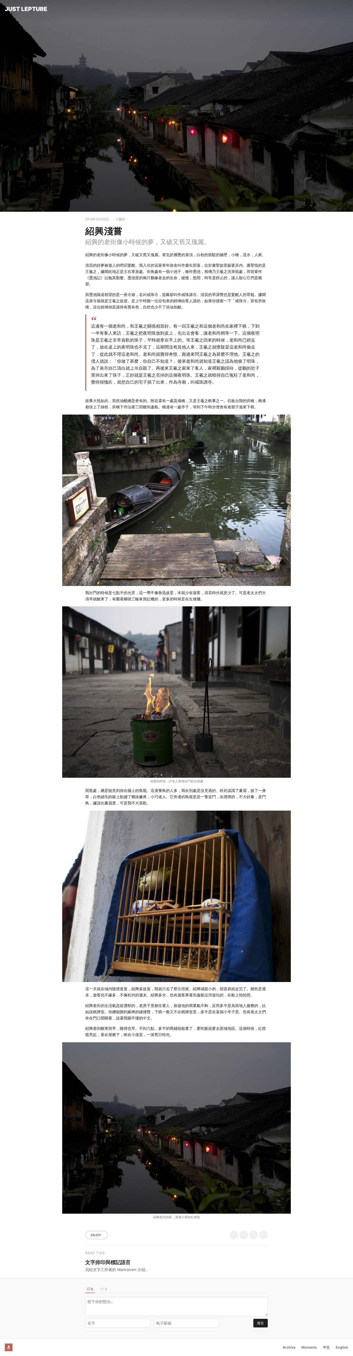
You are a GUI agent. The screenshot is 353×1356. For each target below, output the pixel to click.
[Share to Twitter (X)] (234, 1235)
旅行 (122, 219)
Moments (309, 1347)
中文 (326, 1347)
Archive (289, 1347)
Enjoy (96, 1235)
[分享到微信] (253, 1235)
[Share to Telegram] (263, 1235)
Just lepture (26, 9)
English (342, 1347)
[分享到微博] (243, 1235)
